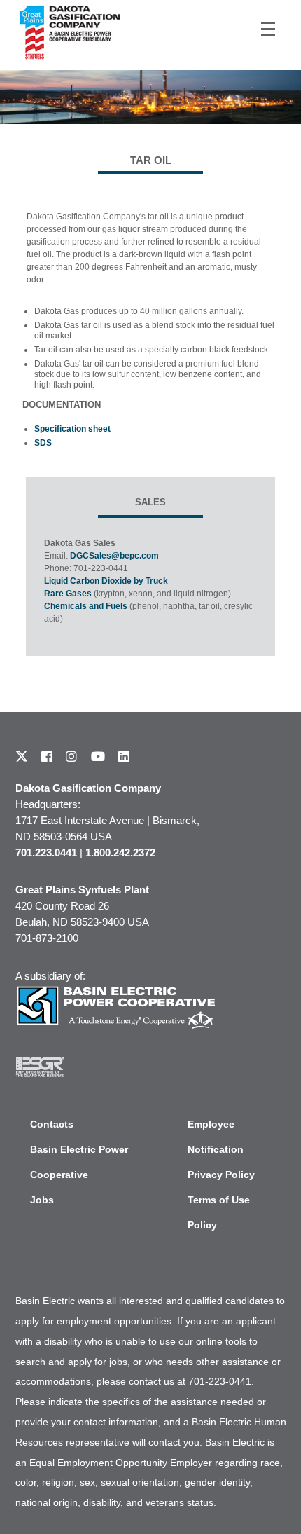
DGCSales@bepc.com (114, 556)
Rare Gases (68, 593)
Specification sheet (72, 429)
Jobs (42, 1199)
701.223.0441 (46, 852)
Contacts (52, 1124)
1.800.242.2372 (120, 852)
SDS (43, 443)
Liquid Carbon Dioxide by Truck (106, 581)
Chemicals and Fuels (85, 606)
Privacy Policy (221, 1174)
